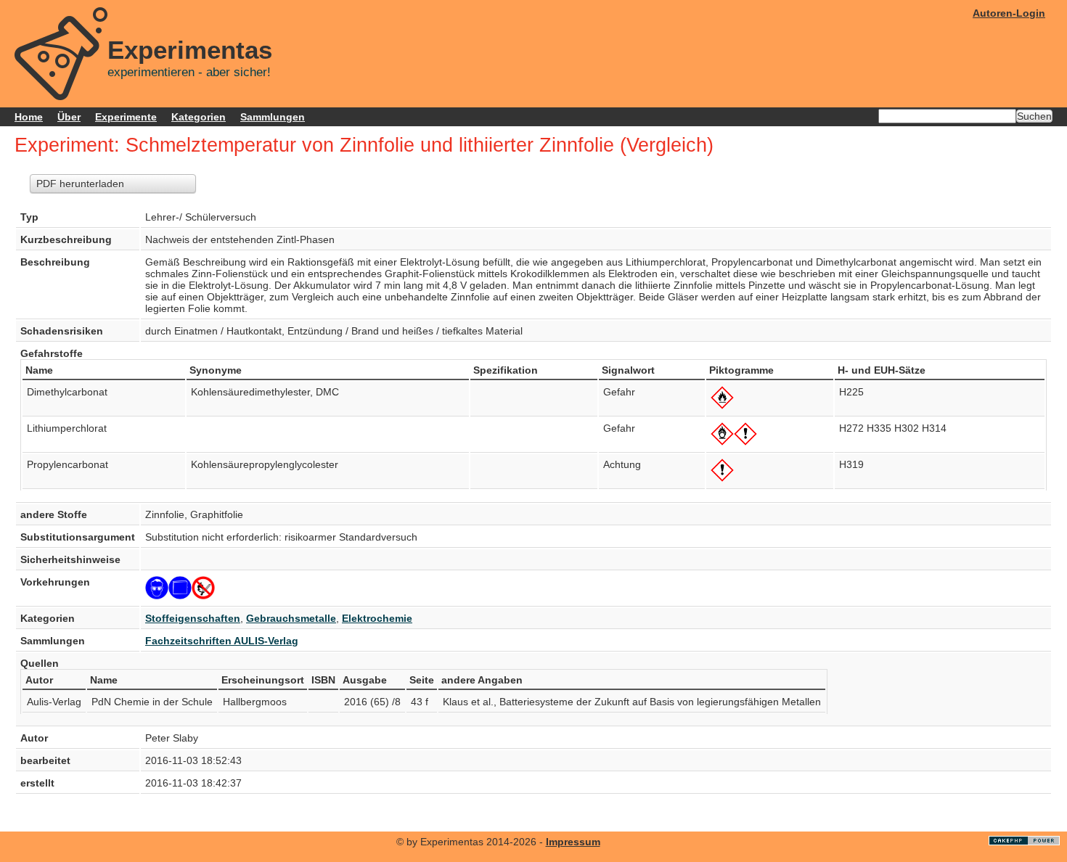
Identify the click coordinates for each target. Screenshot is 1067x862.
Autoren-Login (1009, 13)
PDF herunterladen (80, 183)
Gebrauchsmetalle (291, 618)
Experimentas (189, 50)
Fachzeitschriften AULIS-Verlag (221, 640)
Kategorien (198, 117)
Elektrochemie (377, 618)
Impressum (573, 841)
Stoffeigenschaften (192, 618)
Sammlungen (272, 117)
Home (29, 117)
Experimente (126, 117)
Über (69, 117)
